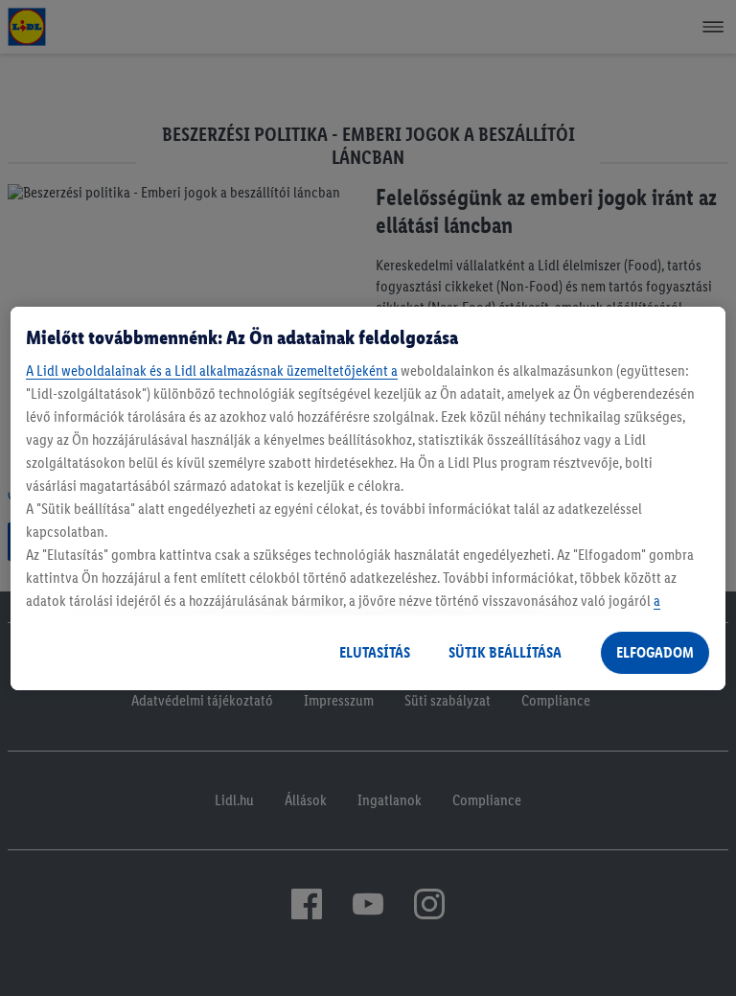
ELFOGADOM (655, 652)
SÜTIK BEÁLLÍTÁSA (505, 652)
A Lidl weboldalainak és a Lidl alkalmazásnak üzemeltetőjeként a (212, 370)
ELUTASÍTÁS (374, 652)
